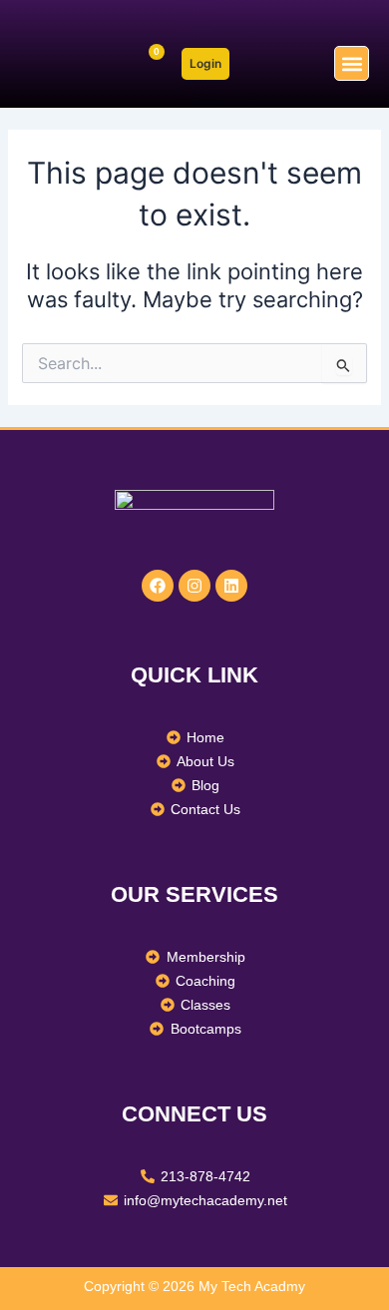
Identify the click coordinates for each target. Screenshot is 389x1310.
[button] (351, 63)
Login (205, 63)
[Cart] (148, 63)
